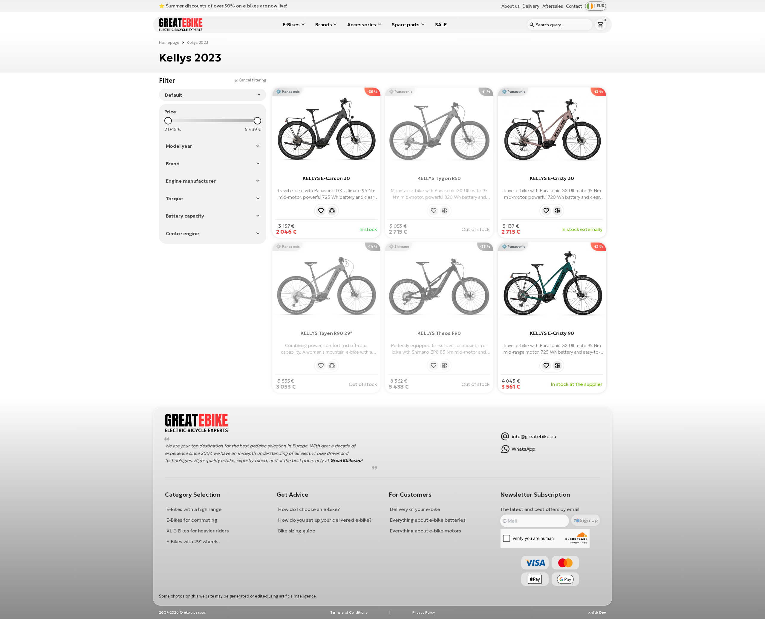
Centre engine (182, 233)
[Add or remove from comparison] (332, 210)
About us (510, 6)
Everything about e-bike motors (425, 531)
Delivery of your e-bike (415, 509)
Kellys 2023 (197, 42)
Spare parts (406, 24)
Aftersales (552, 6)
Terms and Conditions (348, 612)
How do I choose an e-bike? (308, 509)
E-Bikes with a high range (194, 509)
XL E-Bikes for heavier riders (197, 531)
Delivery (530, 6)
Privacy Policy (423, 612)
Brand (173, 164)
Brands (323, 24)
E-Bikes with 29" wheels (192, 541)
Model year (179, 146)
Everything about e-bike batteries (428, 520)
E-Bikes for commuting (191, 520)
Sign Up (588, 520)
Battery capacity (185, 216)
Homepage (169, 42)
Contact (574, 6)
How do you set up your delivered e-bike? (324, 520)
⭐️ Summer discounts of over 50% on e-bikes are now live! (223, 6)
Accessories (361, 24)
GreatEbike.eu (345, 460)
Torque (174, 198)
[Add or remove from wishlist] (321, 210)
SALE (441, 24)
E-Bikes (291, 24)
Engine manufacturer (191, 181)
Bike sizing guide (296, 531)
